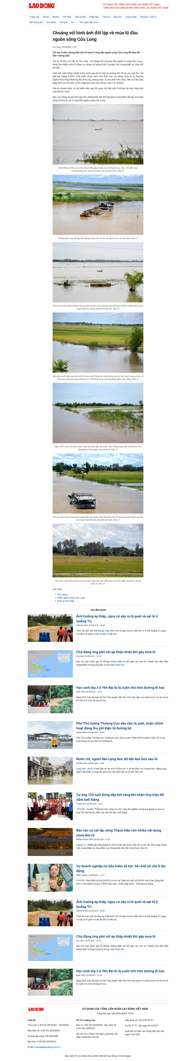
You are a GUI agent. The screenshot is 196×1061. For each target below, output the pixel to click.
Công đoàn (131, 16)
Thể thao (66, 16)
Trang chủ (34, 16)
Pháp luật (94, 16)
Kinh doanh (80, 16)
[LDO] (50, 628)
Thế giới (63, 22)
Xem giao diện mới (88, 22)
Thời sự (106, 16)
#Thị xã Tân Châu (65, 601)
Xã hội (46, 16)
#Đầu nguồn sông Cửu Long (71, 597)
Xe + (73, 22)
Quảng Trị (81, 845)
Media (56, 16)
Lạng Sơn (80, 768)
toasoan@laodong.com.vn (47, 1047)
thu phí (90, 741)
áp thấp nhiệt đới (110, 630)
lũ (93, 52)
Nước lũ (91, 768)
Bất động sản (36, 22)
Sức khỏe (51, 22)
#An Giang (62, 594)
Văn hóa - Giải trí (148, 16)
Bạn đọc (118, 16)
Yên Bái (131, 697)
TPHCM (80, 809)
